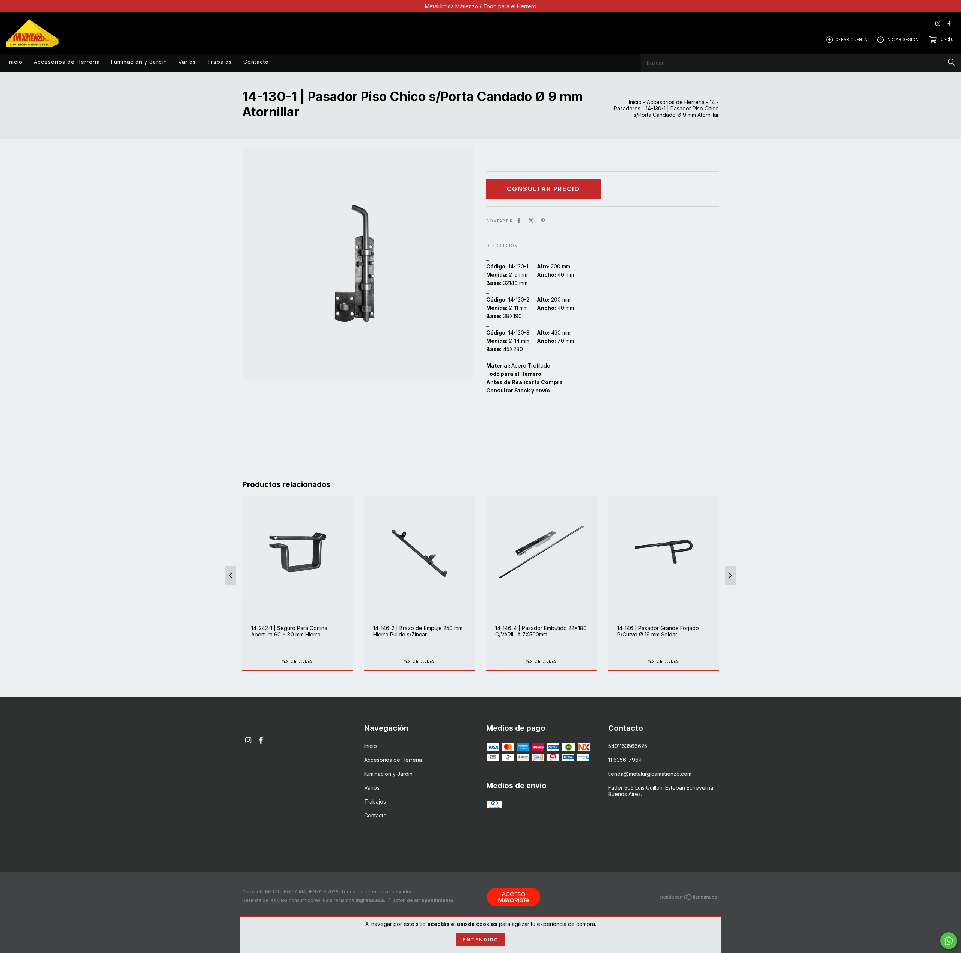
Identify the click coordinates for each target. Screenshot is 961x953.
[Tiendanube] (689, 898)
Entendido (481, 939)
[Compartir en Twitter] (530, 220)
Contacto (256, 62)
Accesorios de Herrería (67, 62)
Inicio (15, 62)
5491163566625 (627, 746)
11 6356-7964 (625, 760)
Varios (187, 62)
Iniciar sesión (902, 39)
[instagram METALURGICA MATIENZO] (937, 23)
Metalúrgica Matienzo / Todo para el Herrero (480, 6)
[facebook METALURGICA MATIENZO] (949, 23)
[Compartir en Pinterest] (543, 220)
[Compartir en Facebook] (519, 220)
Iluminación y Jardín (139, 62)
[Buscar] (951, 62)
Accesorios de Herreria (676, 102)
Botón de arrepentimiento (422, 900)
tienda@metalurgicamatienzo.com (649, 774)
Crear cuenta (851, 39)
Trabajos (219, 62)
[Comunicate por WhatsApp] (948, 940)
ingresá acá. (370, 900)
